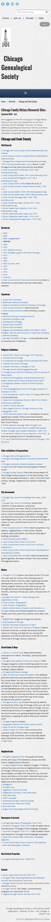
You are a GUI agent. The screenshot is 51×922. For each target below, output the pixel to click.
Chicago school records (13, 883)
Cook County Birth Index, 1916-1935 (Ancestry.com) (25, 175)
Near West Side (9, 795)
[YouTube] (12, 4)
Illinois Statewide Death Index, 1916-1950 (20, 216)
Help (40, 18)
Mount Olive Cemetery (12, 327)
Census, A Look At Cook (13, 652)
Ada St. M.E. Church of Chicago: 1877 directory (23, 355)
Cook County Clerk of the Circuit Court (19, 542)
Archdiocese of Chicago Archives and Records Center (25, 360)
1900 (5, 269)
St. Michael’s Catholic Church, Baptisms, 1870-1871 (25, 433)
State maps (7, 741)
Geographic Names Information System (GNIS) (22, 724)
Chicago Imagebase (11, 721)
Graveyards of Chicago (12, 321)
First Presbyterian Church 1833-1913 (19, 394)
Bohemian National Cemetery (15, 302)
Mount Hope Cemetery (12, 324)
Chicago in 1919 (10, 575)
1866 (5, 244)
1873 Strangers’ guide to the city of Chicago (21, 252)
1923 (5, 274)
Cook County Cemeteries (13, 308)
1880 (5, 258)
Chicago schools (9, 888)
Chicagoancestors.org (12, 702)
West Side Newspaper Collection (16, 845)
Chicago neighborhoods (13, 765)
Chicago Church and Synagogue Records (20, 369)
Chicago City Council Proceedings (17, 503)
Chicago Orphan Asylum (13, 472)
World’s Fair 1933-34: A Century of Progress (21, 627)
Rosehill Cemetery (10, 335)
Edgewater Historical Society (15, 790)
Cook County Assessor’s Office (16, 527)
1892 (5, 266)
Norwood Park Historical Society (16, 803)
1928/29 (6, 277)
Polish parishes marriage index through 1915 (22, 425)
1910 (5, 272)
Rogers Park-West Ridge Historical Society (20, 809)
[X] (7, 4)
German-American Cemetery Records (19, 316)
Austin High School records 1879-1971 (19, 875)
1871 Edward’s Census (12, 250)
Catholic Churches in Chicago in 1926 (19, 366)
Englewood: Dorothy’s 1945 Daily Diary (20, 792)
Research (12, 101)
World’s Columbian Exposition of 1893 (19, 625)
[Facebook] (2, 4)
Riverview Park (9, 806)
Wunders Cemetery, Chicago (15, 338)
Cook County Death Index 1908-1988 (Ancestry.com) (25, 194)
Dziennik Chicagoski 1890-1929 (16, 825)
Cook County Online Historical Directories (20, 280)
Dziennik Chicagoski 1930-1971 (16, 831)
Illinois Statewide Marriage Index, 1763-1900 (22, 219)
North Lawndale (9, 798)
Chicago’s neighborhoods (13, 756)
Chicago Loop (8, 787)
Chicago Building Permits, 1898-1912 (19, 859)
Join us (17, 18)
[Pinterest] (17, 4)
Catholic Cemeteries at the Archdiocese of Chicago (24, 305)
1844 (5, 233)
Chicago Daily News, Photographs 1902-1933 (22, 823)
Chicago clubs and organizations (16, 456)
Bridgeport (7, 784)
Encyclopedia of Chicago (13, 622)
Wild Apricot (29, 919)
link (15, 114)
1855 (5, 236)
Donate (30, 18)
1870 (5, 247)
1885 (5, 261)
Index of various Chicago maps (16, 727)
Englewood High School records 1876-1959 (21, 894)
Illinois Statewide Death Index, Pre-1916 (20, 213)
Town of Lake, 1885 (11, 263)
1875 (5, 255)
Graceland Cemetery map (14, 319)
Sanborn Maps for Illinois (13, 729)
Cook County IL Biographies (14, 602)
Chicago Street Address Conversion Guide (20, 661)
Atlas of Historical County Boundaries (19, 674)
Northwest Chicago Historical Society (18, 800)
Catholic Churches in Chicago (15, 363)
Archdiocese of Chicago (13, 358)
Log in (44, 24)
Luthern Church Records (13, 405)
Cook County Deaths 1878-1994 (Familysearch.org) (24, 192)
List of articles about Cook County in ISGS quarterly (24, 842)
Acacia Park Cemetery (12, 299)
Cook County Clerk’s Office (14, 183)
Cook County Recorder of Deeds (16, 555)
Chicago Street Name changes (15, 672)
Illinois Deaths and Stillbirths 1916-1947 (20, 208)
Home (5, 18)
